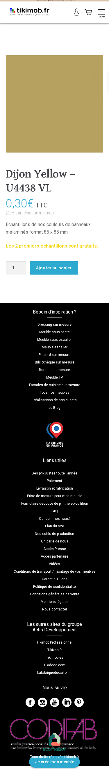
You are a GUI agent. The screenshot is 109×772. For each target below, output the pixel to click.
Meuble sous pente (54, 332)
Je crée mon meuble (54, 762)
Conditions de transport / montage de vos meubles (55, 571)
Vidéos (54, 564)
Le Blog (54, 408)
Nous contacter (54, 609)
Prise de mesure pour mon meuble (54, 496)
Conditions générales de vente (54, 594)
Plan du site (54, 526)
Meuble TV (54, 377)
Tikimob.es (54, 657)
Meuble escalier (54, 347)
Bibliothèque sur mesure (54, 362)
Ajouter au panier (54, 268)
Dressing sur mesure (54, 325)
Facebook (30, 702)
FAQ (54, 511)
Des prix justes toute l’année (54, 473)
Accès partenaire (54, 556)
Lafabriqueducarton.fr (54, 673)
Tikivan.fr (54, 650)
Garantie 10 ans (54, 579)
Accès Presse (54, 549)
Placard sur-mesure (54, 355)
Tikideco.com (54, 665)
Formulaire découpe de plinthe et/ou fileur (54, 503)
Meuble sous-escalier (54, 340)
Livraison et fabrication (54, 488)
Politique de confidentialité (54, 587)
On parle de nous (54, 541)
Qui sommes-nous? (54, 519)
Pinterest (79, 702)
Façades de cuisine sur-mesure (54, 385)
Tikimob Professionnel (54, 642)
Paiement (54, 481)
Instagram (42, 702)
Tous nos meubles (54, 393)
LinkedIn (67, 702)
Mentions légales (55, 602)
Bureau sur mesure (54, 370)
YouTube (54, 702)
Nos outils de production (54, 534)
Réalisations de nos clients (55, 400)
